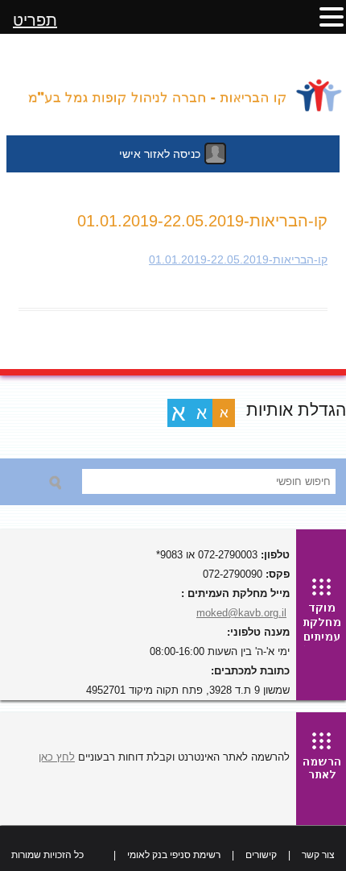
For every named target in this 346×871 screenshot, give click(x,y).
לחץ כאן (57, 757)
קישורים (261, 855)
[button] (331, 16)
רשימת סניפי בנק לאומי (173, 855)
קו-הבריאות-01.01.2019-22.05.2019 (238, 259)
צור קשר (318, 855)
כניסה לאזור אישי (159, 153)
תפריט (35, 20)
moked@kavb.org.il (241, 613)
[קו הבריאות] (173, 88)
